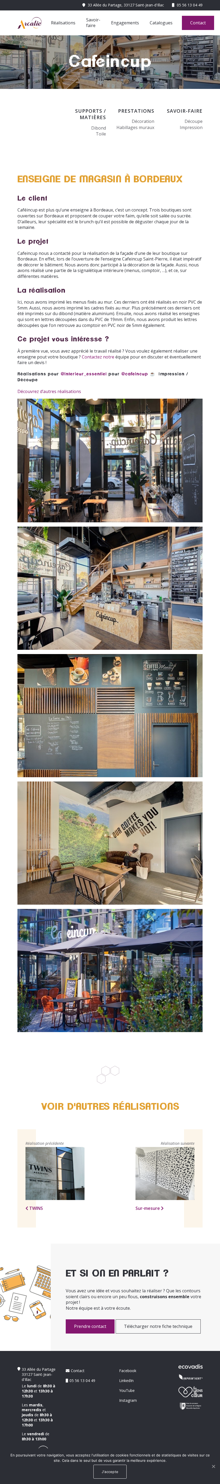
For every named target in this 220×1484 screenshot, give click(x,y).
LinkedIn (126, 1380)
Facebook (127, 1370)
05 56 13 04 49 (190, 4)
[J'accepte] (213, 1466)
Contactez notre (98, 357)
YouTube (127, 1390)
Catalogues (161, 23)
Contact (198, 23)
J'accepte (110, 1472)
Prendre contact (90, 1326)
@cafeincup (134, 374)
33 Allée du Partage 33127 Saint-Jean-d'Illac (39, 1374)
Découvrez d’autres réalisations (49, 391)
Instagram (128, 1400)
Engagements (125, 23)
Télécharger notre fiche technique (158, 1326)
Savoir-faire (93, 23)
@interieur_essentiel (84, 374)
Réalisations (63, 23)
